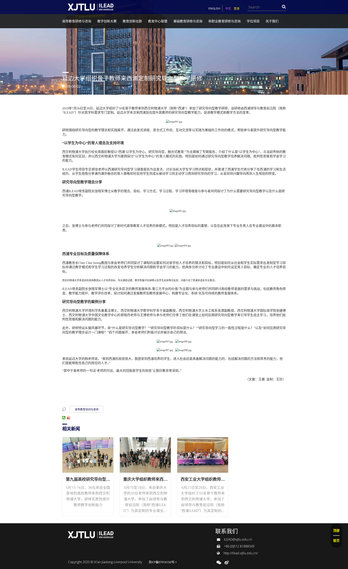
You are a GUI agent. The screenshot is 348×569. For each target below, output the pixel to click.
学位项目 (253, 21)
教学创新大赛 (107, 21)
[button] (218, 562)
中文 (228, 8)
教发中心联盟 (157, 21)
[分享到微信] (64, 417)
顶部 (336, 530)
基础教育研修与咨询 (187, 21)
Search (284, 7)
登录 (236, 8)
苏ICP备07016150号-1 (163, 562)
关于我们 (272, 21)
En (214, 8)
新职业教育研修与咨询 (224, 21)
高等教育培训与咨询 (86, 409)
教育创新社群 (132, 21)
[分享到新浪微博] (68, 417)
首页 (336, 540)
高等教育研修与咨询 (76, 21)
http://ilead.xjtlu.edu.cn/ (240, 553)
